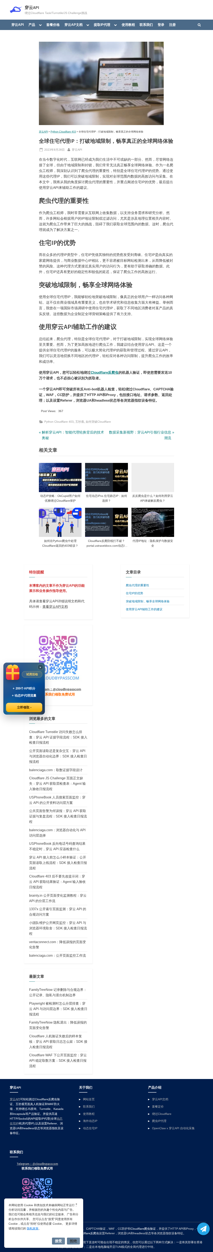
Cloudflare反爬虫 (105, 373)
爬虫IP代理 (159, 1121)
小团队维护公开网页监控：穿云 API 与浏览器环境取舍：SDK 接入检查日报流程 (58, 928)
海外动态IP (90, 1121)
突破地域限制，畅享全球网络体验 (148, 601)
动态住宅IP (90, 1128)
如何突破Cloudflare (98, 421)
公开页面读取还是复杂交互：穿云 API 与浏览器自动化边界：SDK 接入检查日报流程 (58, 756)
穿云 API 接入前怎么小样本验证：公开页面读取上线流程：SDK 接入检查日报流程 (58, 862)
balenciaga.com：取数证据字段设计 (56, 770)
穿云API (32, 7)
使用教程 (128, 24)
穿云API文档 (160, 1099)
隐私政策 (32, 1228)
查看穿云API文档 (55, 606)
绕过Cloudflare (161, 1113)
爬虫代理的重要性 (137, 585)
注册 (172, 24)
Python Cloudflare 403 (63, 131)
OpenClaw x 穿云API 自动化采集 (173, 1128)
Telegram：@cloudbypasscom (58, 689)
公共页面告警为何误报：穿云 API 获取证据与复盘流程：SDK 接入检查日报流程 (58, 816)
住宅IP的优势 (134, 593)
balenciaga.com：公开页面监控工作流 (57, 955)
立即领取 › (24, 707)
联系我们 (146, 24)
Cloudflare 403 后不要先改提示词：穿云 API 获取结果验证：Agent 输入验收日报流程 (57, 881)
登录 (161, 24)
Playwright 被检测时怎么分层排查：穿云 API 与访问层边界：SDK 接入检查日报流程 (58, 1008)
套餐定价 (158, 1106)
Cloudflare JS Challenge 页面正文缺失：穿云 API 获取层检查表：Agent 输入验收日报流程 (57, 783)
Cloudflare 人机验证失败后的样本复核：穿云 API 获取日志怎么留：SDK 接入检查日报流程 (58, 1041)
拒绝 (73, 1241)
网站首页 (89, 1099)
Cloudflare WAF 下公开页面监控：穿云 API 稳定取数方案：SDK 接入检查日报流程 (58, 1060)
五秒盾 (79, 421)
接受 (58, 1241)
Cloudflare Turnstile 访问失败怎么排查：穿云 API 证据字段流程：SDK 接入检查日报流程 (58, 737)
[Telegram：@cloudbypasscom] (203, 1229)
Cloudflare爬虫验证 (143, 1228)
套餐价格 (53, 24)
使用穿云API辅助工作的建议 (144, 609)
